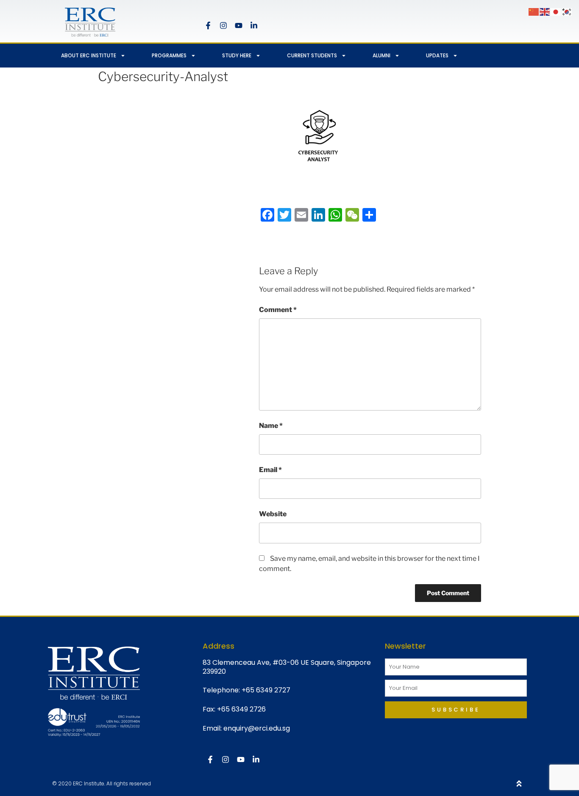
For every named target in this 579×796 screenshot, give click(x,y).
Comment (278, 310)
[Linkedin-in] (254, 25)
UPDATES (437, 55)
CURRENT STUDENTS (312, 55)
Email (270, 470)
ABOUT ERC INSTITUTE (88, 55)
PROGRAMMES (169, 55)
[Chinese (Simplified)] (534, 11)
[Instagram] (223, 25)
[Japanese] (556, 11)
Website (273, 514)
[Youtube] (238, 25)
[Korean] (567, 11)
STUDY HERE (236, 55)
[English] (545, 11)
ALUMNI (381, 55)
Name (271, 426)
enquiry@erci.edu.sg (256, 728)
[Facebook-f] (208, 25)
